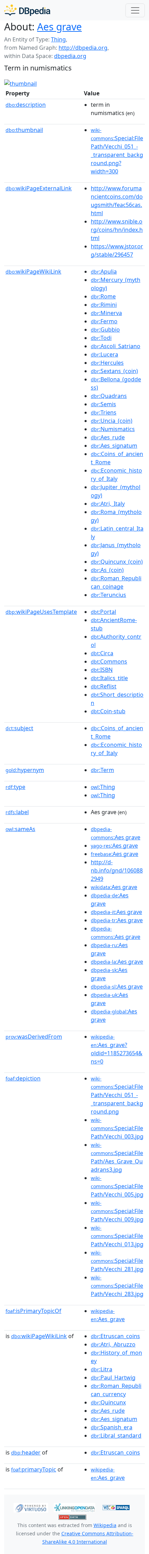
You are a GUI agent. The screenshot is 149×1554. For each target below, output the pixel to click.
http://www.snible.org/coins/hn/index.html (117, 230)
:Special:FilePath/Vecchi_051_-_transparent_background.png (117, 1095)
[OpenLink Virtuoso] (31, 1507)
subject (19, 728)
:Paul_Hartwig (113, 1377)
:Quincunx (108, 1402)
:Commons (109, 661)
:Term (102, 770)
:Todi (101, 338)
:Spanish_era (111, 1427)
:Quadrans (109, 396)
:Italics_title (109, 678)
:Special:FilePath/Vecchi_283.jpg (117, 1286)
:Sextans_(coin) (114, 371)
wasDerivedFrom (34, 1036)
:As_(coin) (107, 570)
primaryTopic (33, 1469)
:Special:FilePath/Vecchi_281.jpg (117, 1261)
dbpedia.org (70, 56)
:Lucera (104, 354)
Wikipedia (105, 1525)
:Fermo (104, 321)
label (17, 812)
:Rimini (104, 304)
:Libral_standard (116, 1435)
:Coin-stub (108, 711)
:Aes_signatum (114, 445)
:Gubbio (105, 329)
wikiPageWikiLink (33, 271)
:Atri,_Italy (108, 503)
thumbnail (24, 130)
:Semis (103, 404)
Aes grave (59, 26)
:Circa (102, 653)
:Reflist (103, 686)
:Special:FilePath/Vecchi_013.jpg (117, 1236)
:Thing (103, 787)
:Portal (103, 612)
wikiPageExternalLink (39, 188)
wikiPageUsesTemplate (41, 612)
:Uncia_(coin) (111, 421)
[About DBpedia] (27, 10)
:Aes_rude (108, 437)
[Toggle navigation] (135, 10)
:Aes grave (114, 845)
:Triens (103, 412)
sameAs (20, 829)
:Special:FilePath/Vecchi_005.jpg (117, 1186)
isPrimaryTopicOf (33, 1311)
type (15, 787)
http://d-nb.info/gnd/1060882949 (117, 870)
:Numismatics (113, 429)
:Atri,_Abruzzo (113, 1344)
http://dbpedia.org (83, 47)
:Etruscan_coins (115, 1336)
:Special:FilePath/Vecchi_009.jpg (117, 1211)
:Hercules (107, 362)
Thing (58, 39)
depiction (23, 1078)
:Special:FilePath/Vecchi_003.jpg (117, 1128)
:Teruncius (108, 595)
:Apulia (104, 271)
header (26, 1452)
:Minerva (106, 313)
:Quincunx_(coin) (117, 561)
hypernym (25, 770)
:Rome (103, 296)
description (26, 104)
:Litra (101, 1369)
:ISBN (102, 670)
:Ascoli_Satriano (115, 346)
